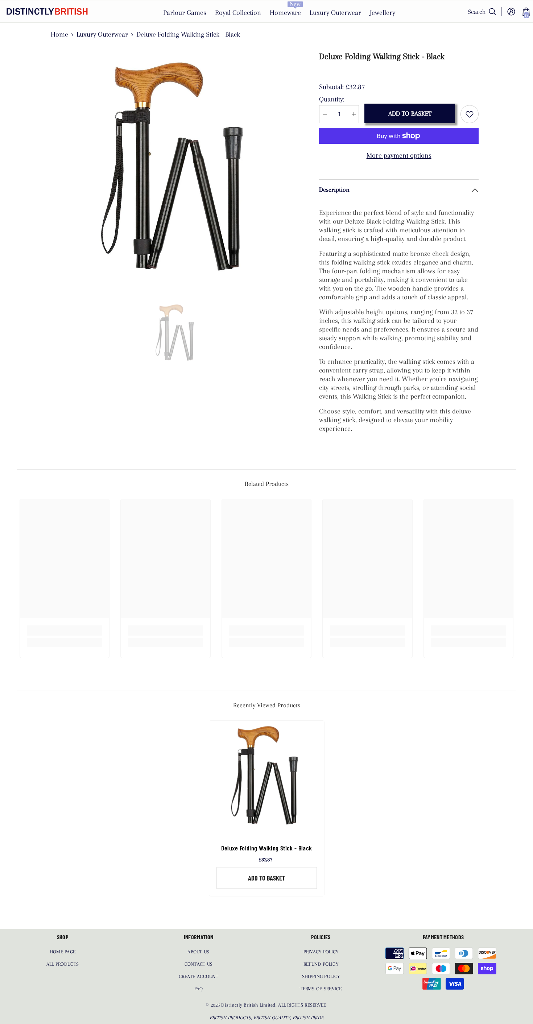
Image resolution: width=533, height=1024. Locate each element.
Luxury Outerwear (102, 34)
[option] (176, 172)
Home (59, 34)
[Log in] (511, 11)
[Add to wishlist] (469, 114)
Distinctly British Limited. (249, 1005)
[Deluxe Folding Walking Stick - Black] (266, 778)
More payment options (399, 155)
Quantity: (331, 99)
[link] (64, 630)
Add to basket (409, 113)
